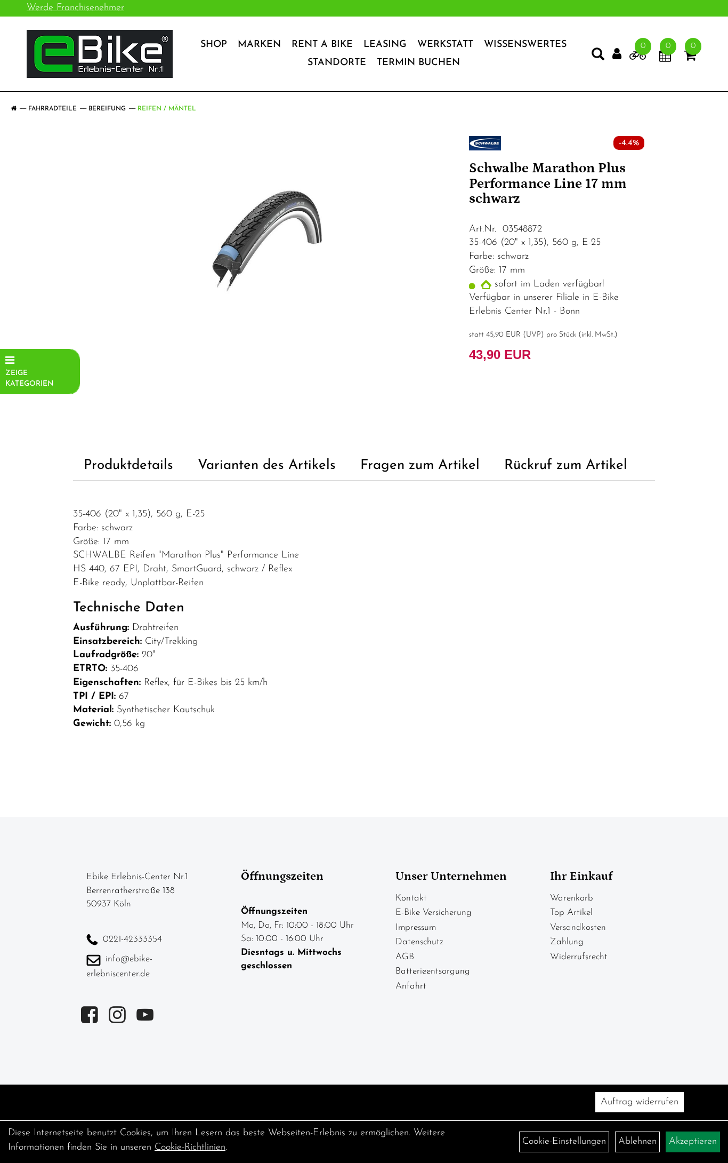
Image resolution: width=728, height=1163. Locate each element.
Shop (213, 45)
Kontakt (411, 898)
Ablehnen (637, 1141)
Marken (259, 45)
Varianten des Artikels (267, 465)
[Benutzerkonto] (616, 54)
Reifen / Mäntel (166, 109)
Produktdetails (128, 465)
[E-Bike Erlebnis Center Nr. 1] (100, 54)
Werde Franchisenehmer (75, 8)
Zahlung (567, 941)
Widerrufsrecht (579, 956)
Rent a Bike (322, 45)
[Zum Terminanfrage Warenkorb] (665, 57)
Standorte (337, 63)
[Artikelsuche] (598, 56)
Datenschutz (419, 941)
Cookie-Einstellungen (564, 1141)
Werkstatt (445, 45)
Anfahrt (410, 986)
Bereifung (107, 109)
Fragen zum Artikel (420, 465)
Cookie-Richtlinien (190, 1147)
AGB (404, 956)
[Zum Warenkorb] (690, 57)
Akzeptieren (693, 1141)
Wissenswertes (525, 45)
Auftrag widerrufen (639, 1102)
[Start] (14, 109)
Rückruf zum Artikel (565, 465)
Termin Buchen (418, 63)
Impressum (415, 927)
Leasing (385, 45)
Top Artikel (571, 912)
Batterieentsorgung (432, 971)
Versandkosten (578, 927)
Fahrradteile (52, 109)
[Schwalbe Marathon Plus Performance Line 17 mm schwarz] (267, 241)
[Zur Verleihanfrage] (637, 57)
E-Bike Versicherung (433, 912)
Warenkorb (571, 898)
